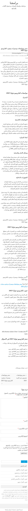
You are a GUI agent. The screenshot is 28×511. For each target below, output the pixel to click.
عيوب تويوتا (19, 497)
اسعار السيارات (23, 490)
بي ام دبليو (17, 493)
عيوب (16, 495)
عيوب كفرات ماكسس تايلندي (19, 479)
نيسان (3, 497)
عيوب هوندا (15, 497)
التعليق (25, 397)
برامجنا (14, 2)
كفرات (11, 497)
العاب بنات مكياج (17, 492)
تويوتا (12, 493)
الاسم (25, 421)
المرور (14, 492)
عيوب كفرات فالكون (21, 470)
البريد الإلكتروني (22, 428)
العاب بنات (22, 492)
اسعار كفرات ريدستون (21, 476)
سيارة (3, 493)
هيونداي (26, 499)
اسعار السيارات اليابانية (7, 490)
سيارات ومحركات (20, 368)
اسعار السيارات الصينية (15, 490)
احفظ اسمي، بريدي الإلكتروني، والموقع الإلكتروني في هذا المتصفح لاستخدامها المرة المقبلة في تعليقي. (15, 448)
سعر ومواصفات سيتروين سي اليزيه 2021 (21, 377)
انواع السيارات (10, 492)
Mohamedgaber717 (18, 53)
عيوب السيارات (9, 496)
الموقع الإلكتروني (22, 436)
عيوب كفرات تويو (22, 482)
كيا (9, 497)
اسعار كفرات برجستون (21, 473)
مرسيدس (6, 497)
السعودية (25, 492)
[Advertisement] (14, 28)
